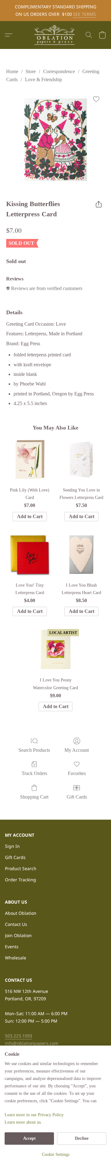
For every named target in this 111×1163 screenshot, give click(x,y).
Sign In (12, 846)
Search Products (34, 750)
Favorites (77, 773)
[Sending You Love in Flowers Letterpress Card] (81, 459)
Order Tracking (20, 880)
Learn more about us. (23, 1122)
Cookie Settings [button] (55, 1154)
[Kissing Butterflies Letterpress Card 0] (55, 139)
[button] (55, 35)
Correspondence (59, 71)
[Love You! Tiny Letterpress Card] (29, 554)
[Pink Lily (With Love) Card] (29, 459)
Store (31, 71)
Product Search (20, 868)
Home (12, 71)
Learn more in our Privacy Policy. (34, 1114)
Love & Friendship (43, 79)
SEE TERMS (84, 14)
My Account (76, 750)
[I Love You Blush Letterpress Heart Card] (81, 554)
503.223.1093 (18, 1036)
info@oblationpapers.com (31, 1043)
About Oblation (20, 913)
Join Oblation (18, 935)
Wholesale (15, 958)
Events (11, 946)
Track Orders (34, 773)
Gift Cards (77, 797)
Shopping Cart (34, 797)
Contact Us (16, 924)
